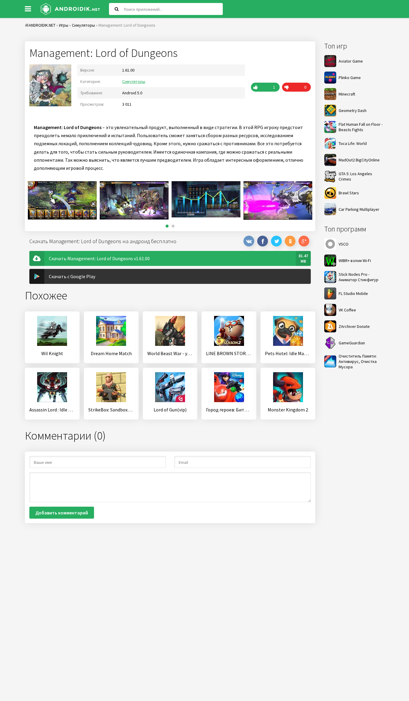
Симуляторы (133, 81)
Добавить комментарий (61, 513)
